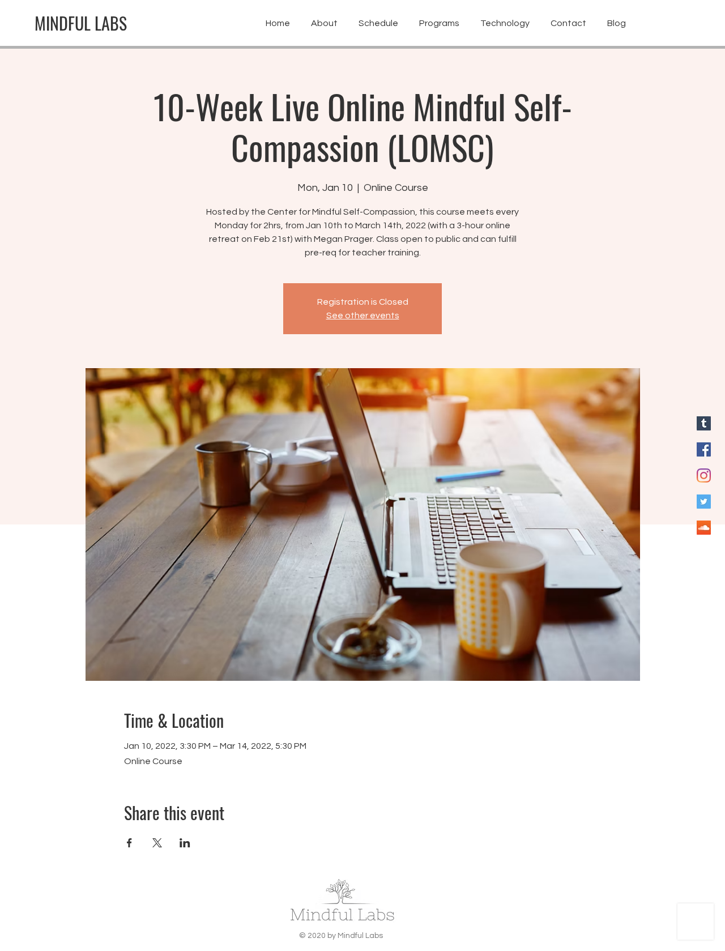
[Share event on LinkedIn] (185, 842)
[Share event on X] (157, 842)
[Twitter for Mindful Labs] (704, 501)
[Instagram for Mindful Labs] (704, 475)
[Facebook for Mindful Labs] (704, 449)
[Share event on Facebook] (129, 842)
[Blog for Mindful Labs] (704, 423)
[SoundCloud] (704, 528)
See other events (362, 315)
